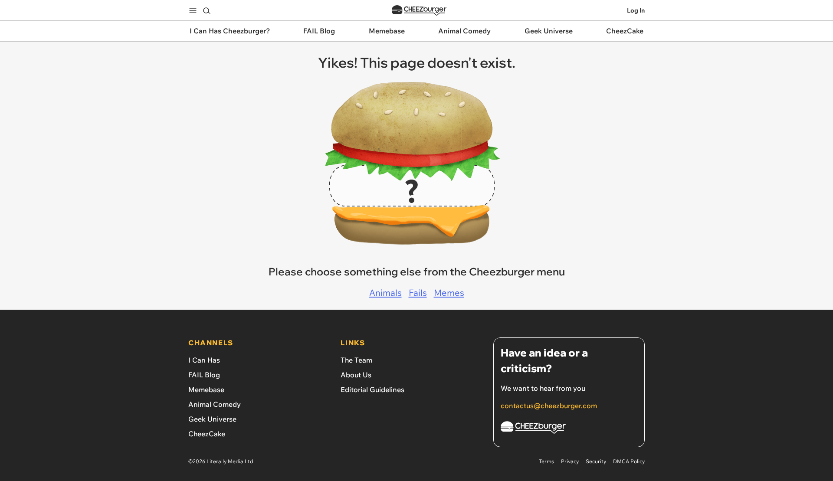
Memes (449, 292)
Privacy (570, 461)
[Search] (206, 10)
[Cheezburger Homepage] (419, 10)
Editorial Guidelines (372, 389)
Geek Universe (212, 419)
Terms (546, 461)
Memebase (206, 389)
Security (596, 461)
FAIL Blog (204, 374)
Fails (418, 292)
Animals (385, 292)
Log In (636, 10)
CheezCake (206, 433)
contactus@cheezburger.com (549, 405)
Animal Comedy (214, 404)
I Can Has (204, 360)
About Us (356, 374)
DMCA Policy (629, 461)
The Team (356, 360)
